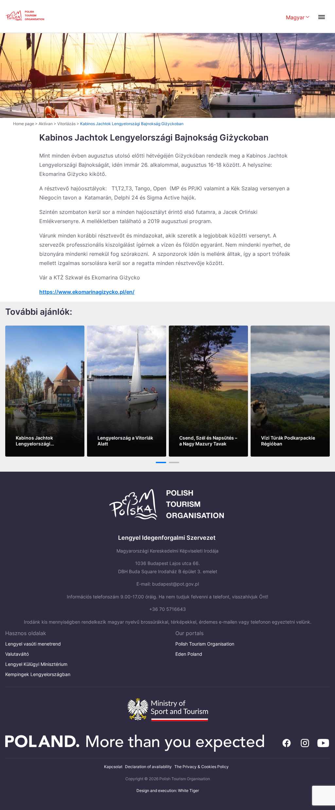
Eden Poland (188, 654)
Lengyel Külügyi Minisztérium (36, 664)
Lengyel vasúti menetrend (33, 644)
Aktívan (46, 123)
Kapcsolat (113, 766)
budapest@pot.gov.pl (175, 584)
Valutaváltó (17, 654)
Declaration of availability (148, 766)
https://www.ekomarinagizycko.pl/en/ (86, 292)
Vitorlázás (66, 123)
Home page (23, 123)
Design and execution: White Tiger (167, 790)
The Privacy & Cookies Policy (201, 766)
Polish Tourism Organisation (204, 644)
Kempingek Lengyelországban (37, 674)
